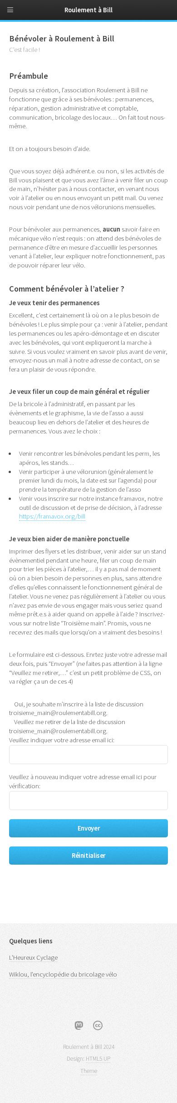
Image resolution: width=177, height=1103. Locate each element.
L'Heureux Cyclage (33, 957)
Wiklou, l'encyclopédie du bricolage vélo (63, 974)
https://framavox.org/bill (52, 516)
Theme (88, 1071)
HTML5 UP (98, 1059)
